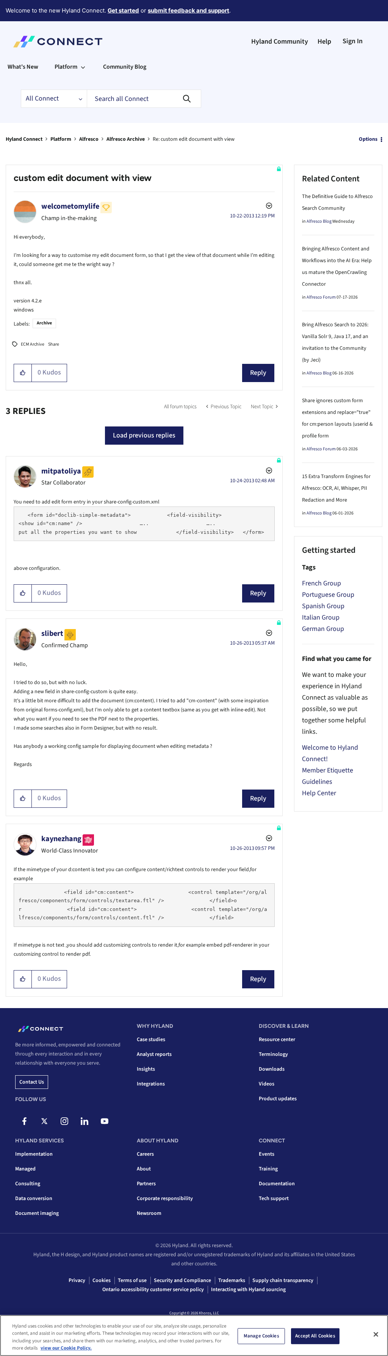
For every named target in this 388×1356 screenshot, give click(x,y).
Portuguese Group (328, 594)
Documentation (277, 1184)
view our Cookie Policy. (66, 1348)
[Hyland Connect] (58, 42)
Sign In (353, 41)
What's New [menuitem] (23, 67)
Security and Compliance (182, 1280)
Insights (146, 1069)
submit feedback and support (188, 10)
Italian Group (321, 617)
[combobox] (144, 99)
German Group (323, 629)
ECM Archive (32, 344)
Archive (44, 323)
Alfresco (89, 139)
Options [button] (368, 139)
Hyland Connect (24, 139)
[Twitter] (44, 1121)
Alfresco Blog (319, 221)
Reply (258, 373)
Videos (266, 1084)
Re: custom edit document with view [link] (194, 139)
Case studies (151, 1039)
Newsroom (149, 1213)
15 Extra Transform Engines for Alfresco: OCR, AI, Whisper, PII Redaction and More (336, 488)
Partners (146, 1184)
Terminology (273, 1054)
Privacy (77, 1280)
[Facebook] (24, 1121)
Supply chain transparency (282, 1280)
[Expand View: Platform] (83, 66)
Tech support (274, 1198)
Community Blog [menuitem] (124, 67)
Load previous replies (144, 435)
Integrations (151, 1084)
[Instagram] (64, 1121)
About (144, 1169)
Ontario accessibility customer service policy (153, 1289)
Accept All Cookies (315, 1335)
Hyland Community (279, 41)
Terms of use (132, 1280)
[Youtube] (104, 1121)
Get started (123, 10)
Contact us (31, 1082)
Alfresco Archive (125, 139)
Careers (145, 1154)
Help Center (319, 793)
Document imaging (37, 1213)
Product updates (278, 1099)
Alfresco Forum (321, 297)
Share (53, 344)
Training (268, 1169)
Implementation (34, 1154)
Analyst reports (154, 1054)
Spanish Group (323, 606)
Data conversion (33, 1198)
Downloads (272, 1069)
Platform (60, 139)
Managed (25, 1169)
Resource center (277, 1039)
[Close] (376, 1334)
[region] (194, 1335)
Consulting (27, 1184)
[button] (23, 373)
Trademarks (231, 1280)
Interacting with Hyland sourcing (248, 1289)
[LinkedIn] (84, 1121)
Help (324, 41)
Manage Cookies (261, 1335)
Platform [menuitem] (66, 67)
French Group (321, 583)
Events (266, 1154)
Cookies (101, 1280)
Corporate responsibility (165, 1198)
